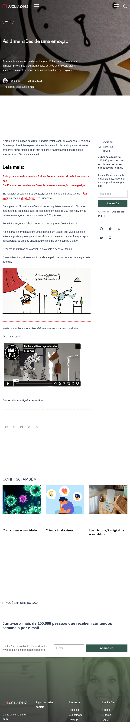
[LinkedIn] (110, 237)
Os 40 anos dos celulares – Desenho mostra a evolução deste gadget (44, 185)
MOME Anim (28, 198)
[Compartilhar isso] (6, 426)
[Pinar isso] (29, 426)
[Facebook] (110, 229)
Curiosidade (76, 715)
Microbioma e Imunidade (20, 530)
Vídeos (106, 709)
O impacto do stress (60, 530)
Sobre (105, 720)
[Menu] (36, 6)
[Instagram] (101, 229)
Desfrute (73, 720)
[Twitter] (119, 229)
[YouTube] (101, 237)
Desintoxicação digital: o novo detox (106, 532)
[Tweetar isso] (14, 426)
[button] (125, 6)
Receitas (74, 709)
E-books (106, 715)
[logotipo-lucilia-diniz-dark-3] (15, 6)
